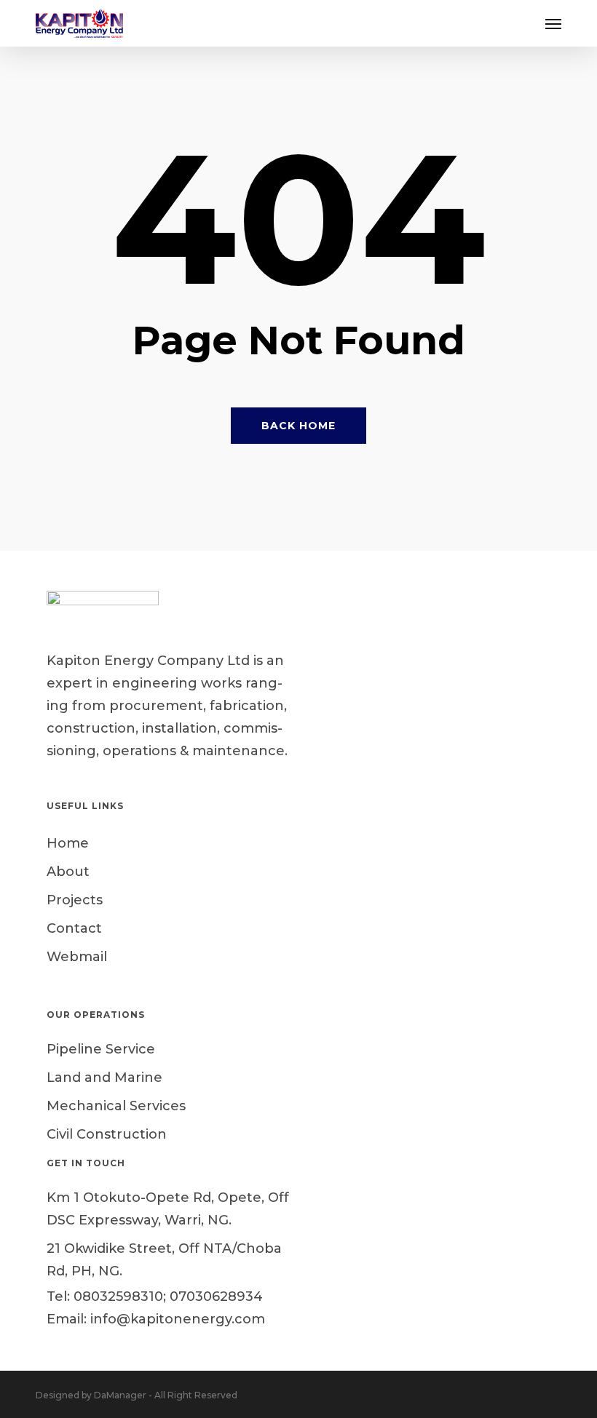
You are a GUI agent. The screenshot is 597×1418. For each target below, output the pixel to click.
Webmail (77, 957)
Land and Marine (104, 1078)
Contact (74, 928)
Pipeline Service (101, 1049)
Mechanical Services (116, 1106)
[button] (553, 23)
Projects (75, 900)
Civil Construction (107, 1134)
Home (68, 843)
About (68, 872)
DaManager (120, 1395)
